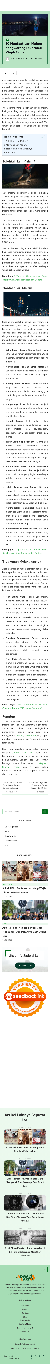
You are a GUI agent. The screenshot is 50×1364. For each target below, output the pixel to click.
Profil (7, 845)
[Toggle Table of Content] (41, 137)
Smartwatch (10, 836)
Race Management (25, 1328)
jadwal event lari (22, 752)
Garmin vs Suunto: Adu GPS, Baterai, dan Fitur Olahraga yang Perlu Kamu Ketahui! (25, 1217)
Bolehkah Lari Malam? (16, 141)
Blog (25, 1317)
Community (25, 1320)
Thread (15, 767)
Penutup (10, 152)
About (25, 1309)
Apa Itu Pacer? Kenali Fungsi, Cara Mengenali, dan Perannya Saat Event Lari (24, 932)
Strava (5, 767)
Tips (7, 39)
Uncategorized (11, 827)
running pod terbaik (26, 735)
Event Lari (25, 1305)
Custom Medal (25, 1324)
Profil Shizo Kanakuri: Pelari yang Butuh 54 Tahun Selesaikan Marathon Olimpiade (25, 1252)
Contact (25, 1313)
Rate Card (25, 1332)
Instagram (42, 763)
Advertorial (8, 884)
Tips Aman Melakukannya (19, 148)
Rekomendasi (11, 840)
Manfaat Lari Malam (16, 144)
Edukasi (6, 924)
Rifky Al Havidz (20, 59)
